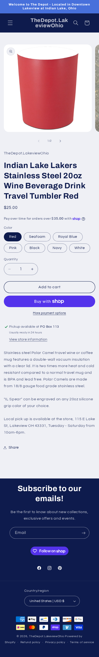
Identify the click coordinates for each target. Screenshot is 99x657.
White (79, 248)
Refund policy (30, 642)
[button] (10, 22)
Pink (13, 248)
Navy (57, 248)
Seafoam (37, 237)
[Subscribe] (83, 533)
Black (35, 248)
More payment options (49, 313)
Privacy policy (55, 642)
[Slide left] (38, 141)
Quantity (11, 259)
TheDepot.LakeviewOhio (46, 636)
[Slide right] (60, 141)
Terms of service (82, 642)
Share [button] (14, 447)
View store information (28, 339)
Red (12, 237)
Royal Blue (67, 237)
